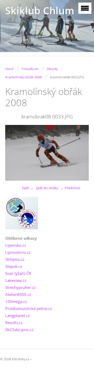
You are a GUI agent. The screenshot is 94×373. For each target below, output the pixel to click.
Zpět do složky (47, 188)
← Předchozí (70, 188)
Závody (52, 68)
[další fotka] (80, 153)
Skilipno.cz (14, 259)
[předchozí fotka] (14, 153)
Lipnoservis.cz (18, 252)
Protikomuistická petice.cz (28, 308)
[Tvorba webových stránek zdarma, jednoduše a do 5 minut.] (31, 359)
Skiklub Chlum (39, 10)
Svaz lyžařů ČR (18, 273)
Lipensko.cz (15, 245)
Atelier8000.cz (18, 294)
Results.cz (14, 322)
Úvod (9, 68)
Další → (27, 188)
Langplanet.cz (17, 315)
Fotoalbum (30, 68)
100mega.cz (16, 301)
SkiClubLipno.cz (19, 329)
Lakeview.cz (15, 280)
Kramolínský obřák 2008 (23, 77)
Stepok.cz (13, 266)
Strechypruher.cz (20, 287)
